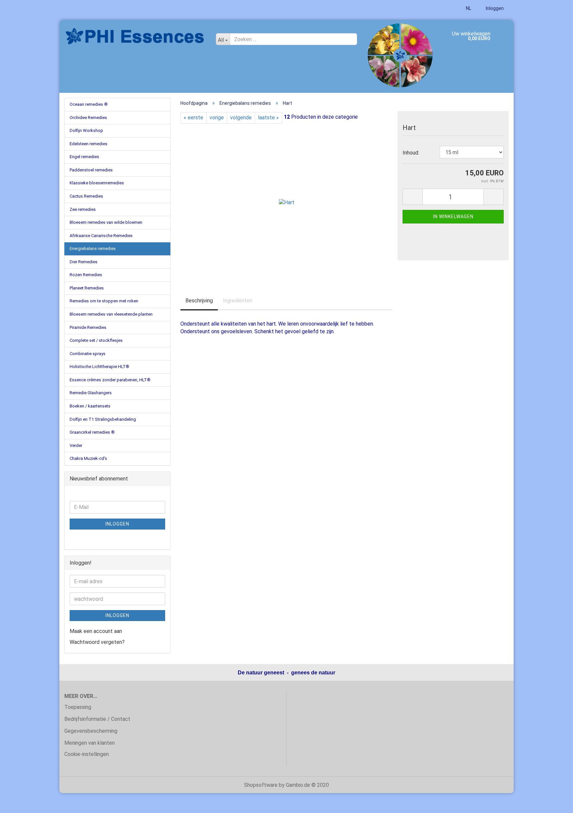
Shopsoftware (261, 785)
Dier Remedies (83, 261)
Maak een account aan (96, 631)
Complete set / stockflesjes (96, 340)
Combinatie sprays (87, 353)
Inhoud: (411, 153)
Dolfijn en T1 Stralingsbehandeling (103, 419)
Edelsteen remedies (88, 143)
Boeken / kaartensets (90, 406)
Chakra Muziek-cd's (88, 458)
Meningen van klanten (89, 743)
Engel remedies (84, 156)
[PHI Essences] (135, 36)
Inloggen (494, 8)
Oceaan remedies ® (89, 104)
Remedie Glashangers (91, 392)
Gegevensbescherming (90, 731)
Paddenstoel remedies (91, 169)
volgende (241, 117)
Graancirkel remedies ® (92, 432)
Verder (76, 445)
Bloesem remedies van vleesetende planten (111, 314)
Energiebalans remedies (93, 248)
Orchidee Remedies (88, 117)
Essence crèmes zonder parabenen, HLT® (110, 379)
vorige (217, 117)
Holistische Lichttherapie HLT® (99, 366)
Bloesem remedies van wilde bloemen (106, 222)
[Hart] (286, 198)
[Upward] (555, 803)
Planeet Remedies (87, 287)
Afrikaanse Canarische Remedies (101, 235)
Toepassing (77, 707)
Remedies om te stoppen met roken (104, 300)
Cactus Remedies (86, 196)
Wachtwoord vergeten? (97, 642)
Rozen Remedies (86, 274)
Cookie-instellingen (86, 754)
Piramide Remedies (88, 327)
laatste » (268, 117)
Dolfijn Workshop (86, 130)
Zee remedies (83, 209)
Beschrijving (199, 300)
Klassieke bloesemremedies (97, 182)
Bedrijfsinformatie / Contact (97, 719)
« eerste (193, 117)
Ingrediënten (237, 300)
